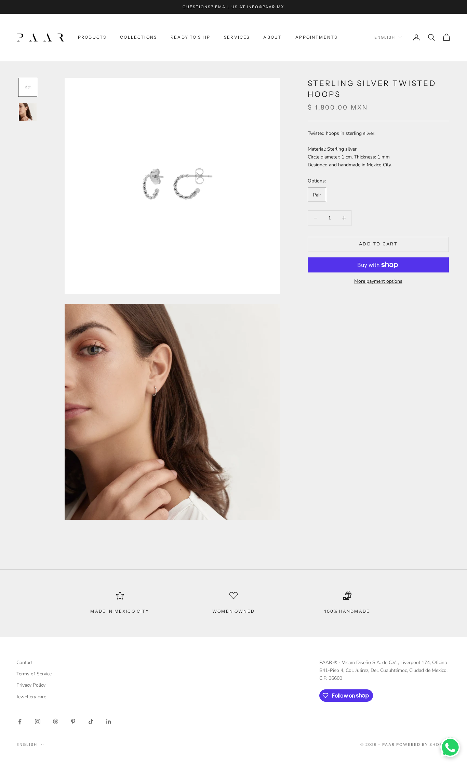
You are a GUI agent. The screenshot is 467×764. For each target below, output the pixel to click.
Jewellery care (31, 696)
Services (237, 37)
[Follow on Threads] (55, 721)
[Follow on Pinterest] (73, 721)
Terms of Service (34, 674)
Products (92, 37)
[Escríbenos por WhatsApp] (450, 747)
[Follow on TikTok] (91, 721)
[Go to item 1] (27, 87)
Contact (24, 662)
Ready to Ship (190, 37)
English (384, 37)
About (272, 37)
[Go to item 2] (27, 112)
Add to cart (378, 244)
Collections (138, 37)
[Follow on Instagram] (37, 721)
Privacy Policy (30, 685)
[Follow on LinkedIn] (108, 721)
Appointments (316, 37)
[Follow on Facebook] (19, 721)
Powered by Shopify (423, 744)
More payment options (378, 281)
